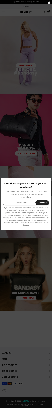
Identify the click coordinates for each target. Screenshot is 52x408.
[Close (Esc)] (49, 3)
